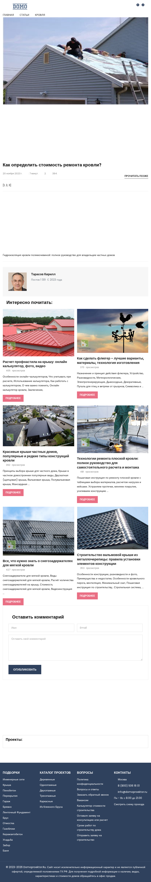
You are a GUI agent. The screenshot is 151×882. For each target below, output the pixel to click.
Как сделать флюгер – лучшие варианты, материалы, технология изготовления (110, 360)
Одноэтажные (48, 785)
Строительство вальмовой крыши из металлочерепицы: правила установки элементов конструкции (108, 559)
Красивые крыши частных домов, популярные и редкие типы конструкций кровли (36, 456)
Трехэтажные (48, 796)
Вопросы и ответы (88, 789)
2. (45, 173)
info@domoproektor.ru (132, 792)
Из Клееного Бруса (51, 807)
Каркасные (46, 801)
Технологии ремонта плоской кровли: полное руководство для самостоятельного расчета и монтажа (108, 463)
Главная (8, 15)
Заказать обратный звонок (93, 795)
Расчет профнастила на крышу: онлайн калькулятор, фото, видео (35, 364)
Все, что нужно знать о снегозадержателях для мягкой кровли (38, 563)
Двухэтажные (48, 790)
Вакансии (82, 800)
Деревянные (47, 779)
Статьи (24, 15)
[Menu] (146, 6)
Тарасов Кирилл (43, 274)
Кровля (40, 15)
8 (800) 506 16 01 (129, 785)
